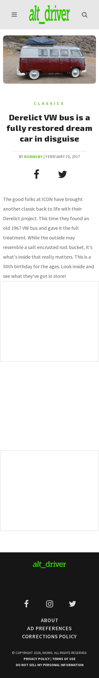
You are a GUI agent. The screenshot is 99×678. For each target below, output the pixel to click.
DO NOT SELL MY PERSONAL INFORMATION (50, 665)
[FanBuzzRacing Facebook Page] (27, 604)
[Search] (84, 14)
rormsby (33, 156)
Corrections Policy (49, 636)
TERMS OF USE (63, 659)
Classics (49, 103)
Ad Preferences (49, 628)
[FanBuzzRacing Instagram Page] (50, 604)
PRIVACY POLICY (37, 659)
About (49, 620)
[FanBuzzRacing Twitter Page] (72, 604)
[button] (14, 14)
